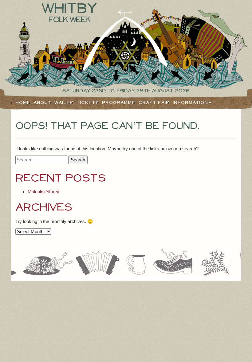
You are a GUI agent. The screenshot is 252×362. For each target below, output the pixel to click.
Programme (118, 102)
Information (190, 102)
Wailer (63, 102)
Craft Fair (154, 102)
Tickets (88, 102)
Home (22, 102)
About (42, 102)
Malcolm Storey (43, 191)
